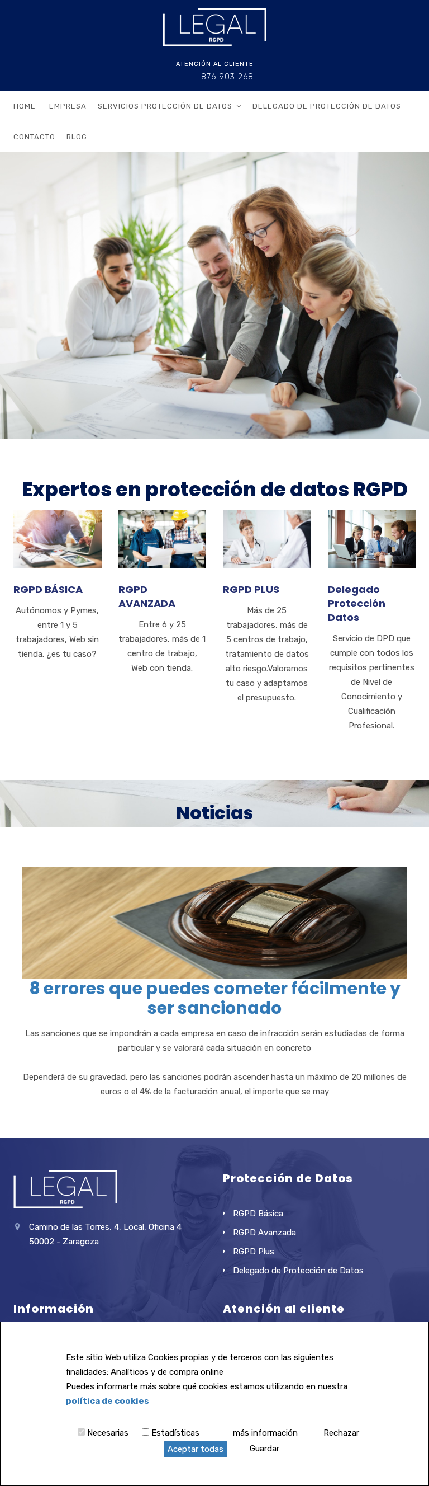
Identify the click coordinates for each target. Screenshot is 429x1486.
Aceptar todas (195, 1449)
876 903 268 (227, 77)
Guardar (264, 1448)
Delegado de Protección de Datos (326, 106)
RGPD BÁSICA (48, 589)
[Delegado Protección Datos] (372, 517)
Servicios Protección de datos (165, 106)
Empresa (68, 106)
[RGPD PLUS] (267, 517)
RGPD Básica (258, 1213)
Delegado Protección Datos (356, 603)
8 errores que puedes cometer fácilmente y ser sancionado (215, 998)
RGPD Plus (253, 1252)
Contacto (34, 137)
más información (265, 1433)
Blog (76, 137)
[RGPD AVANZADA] (162, 517)
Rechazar (341, 1433)
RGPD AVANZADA (146, 596)
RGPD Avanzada (264, 1233)
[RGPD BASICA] (57, 517)
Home (24, 106)
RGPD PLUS (251, 589)
